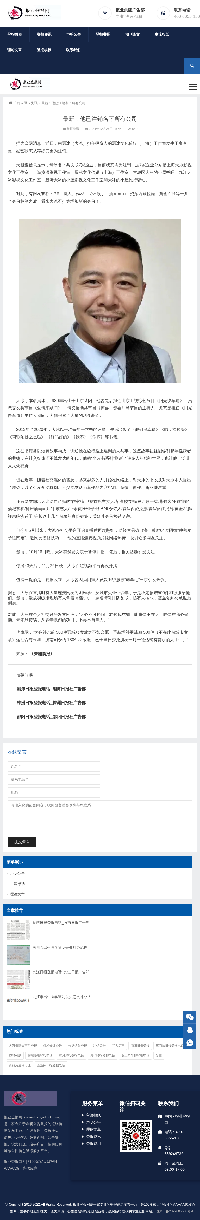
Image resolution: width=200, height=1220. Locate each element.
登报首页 (15, 34)
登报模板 (44, 50)
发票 (159, 1055)
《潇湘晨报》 (41, 654)
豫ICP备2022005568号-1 (175, 1211)
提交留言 (22, 842)
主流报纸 (162, 34)
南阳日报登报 (140, 1045)
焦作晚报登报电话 (102, 1055)
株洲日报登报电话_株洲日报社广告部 (51, 702)
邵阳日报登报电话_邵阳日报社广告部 (51, 716)
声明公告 (73, 34)
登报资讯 (44, 34)
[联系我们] (189, 1030)
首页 (16, 103)
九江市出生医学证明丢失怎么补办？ (62, 997)
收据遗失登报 (77, 1045)
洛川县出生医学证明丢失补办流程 (60, 947)
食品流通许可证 (20, 1065)
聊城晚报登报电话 (40, 1055)
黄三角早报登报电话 (135, 1055)
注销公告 (99, 1045)
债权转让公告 (52, 1045)
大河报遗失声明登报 (23, 1045)
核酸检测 (15, 1055)
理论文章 (14, 50)
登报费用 (103, 34)
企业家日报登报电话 (51, 1065)
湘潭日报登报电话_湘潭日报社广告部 (51, 689)
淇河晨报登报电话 (71, 1055)
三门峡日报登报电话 (170, 1045)
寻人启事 (118, 1045)
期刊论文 (132, 34)
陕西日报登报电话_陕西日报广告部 (61, 923)
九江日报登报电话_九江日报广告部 (61, 972)
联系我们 (73, 50)
